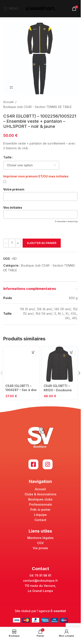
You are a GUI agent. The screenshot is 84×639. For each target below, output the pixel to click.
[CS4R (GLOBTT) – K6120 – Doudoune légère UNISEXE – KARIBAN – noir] (60, 364)
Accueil (8, 102)
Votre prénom (13, 189)
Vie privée (40, 548)
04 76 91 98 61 (40, 575)
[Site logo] (40, 8)
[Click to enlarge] (11, 87)
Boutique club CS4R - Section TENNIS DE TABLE (37, 107)
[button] (79, 373)
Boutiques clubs (40, 499)
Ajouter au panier (41, 243)
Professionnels (40, 504)
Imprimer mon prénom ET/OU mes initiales (35, 176)
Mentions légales (40, 538)
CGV (40, 543)
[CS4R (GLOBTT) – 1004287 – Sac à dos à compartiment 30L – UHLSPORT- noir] (21, 364)
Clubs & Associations (40, 494)
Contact (40, 520)
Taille (7, 157)
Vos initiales (12, 207)
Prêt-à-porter (40, 509)
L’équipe (40, 515)
